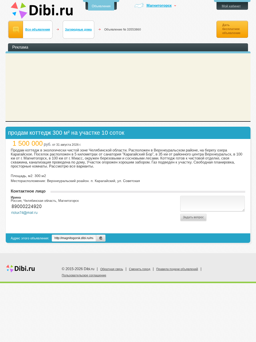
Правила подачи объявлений (177, 269)
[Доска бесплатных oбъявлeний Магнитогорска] (41, 10)
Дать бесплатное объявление (231, 29)
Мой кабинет (231, 6)
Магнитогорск (159, 6)
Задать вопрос (193, 217)
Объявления (101, 6)
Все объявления (37, 29)
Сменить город (139, 269)
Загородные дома (78, 29)
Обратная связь (111, 269)
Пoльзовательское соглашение (84, 275)
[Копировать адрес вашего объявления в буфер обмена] (101, 238)
